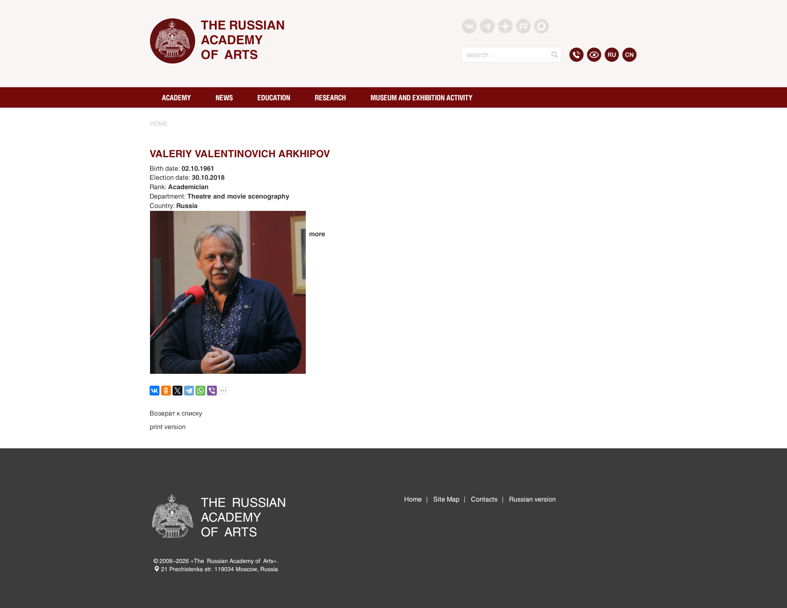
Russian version (532, 499)
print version (168, 427)
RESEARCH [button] (330, 97)
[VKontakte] (154, 391)
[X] (177, 391)
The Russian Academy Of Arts (243, 40)
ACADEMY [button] (176, 97)
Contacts (484, 499)
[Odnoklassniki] (166, 391)
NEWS (224, 97)
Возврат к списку (176, 413)
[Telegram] (189, 391)
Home (413, 499)
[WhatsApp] (200, 391)
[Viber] (212, 391)
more (317, 234)
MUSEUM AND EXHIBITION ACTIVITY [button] (422, 97)
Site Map (446, 499)
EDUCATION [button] (273, 97)
